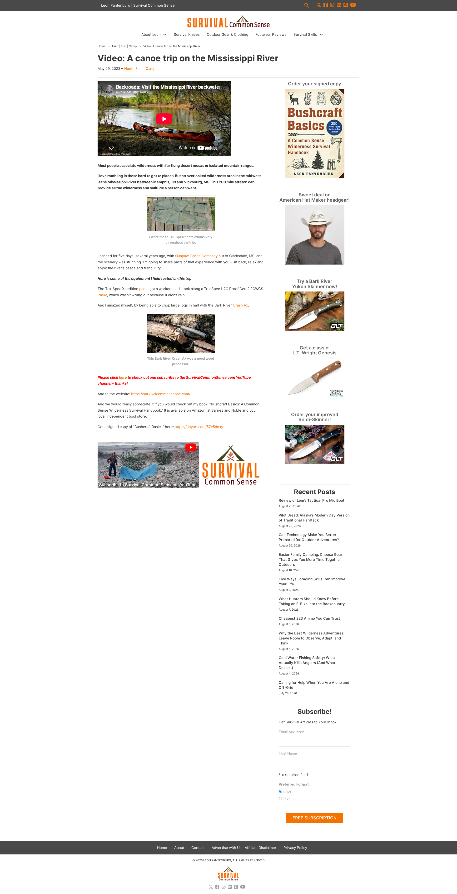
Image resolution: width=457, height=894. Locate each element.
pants (144, 288)
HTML (287, 792)
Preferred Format (294, 784)
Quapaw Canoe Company (196, 256)
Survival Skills (305, 34)
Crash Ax (240, 305)
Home (101, 46)
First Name (288, 753)
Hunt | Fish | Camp (124, 46)
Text (286, 799)
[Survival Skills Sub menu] (321, 34)
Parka (102, 295)
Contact (197, 847)
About (179, 847)
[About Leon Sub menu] (165, 34)
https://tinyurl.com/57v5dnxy (199, 426)
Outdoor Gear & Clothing (227, 34)
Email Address (292, 732)
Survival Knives (187, 34)
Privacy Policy (295, 847)
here (123, 377)
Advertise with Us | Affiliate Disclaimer (244, 847)
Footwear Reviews (270, 34)
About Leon (151, 34)
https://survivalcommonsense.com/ (160, 394)
